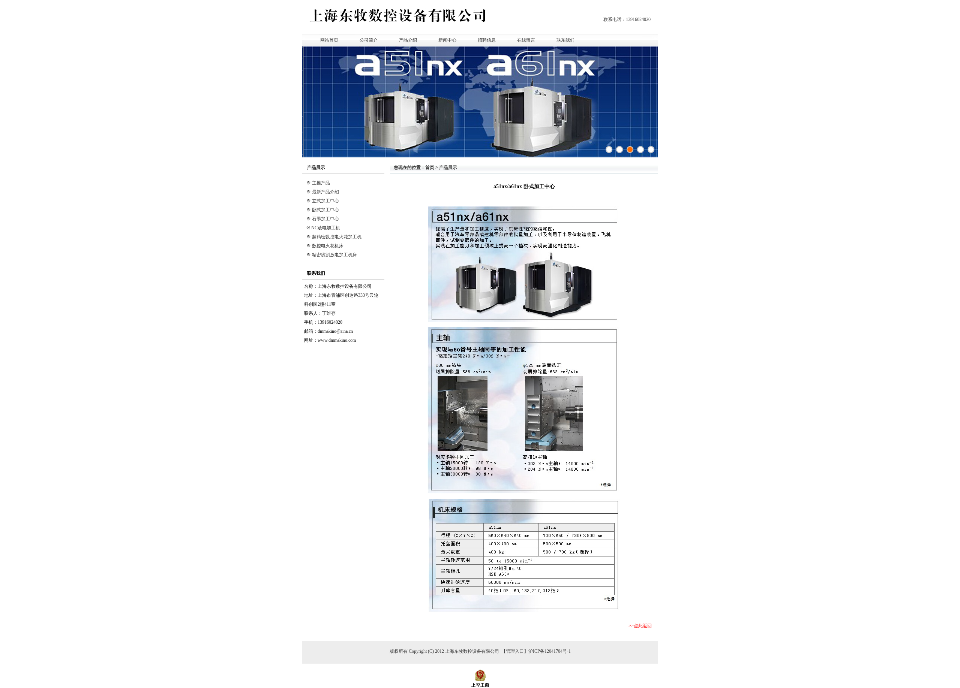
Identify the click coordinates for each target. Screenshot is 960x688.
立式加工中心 (325, 200)
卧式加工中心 (325, 209)
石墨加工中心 (325, 218)
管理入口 (515, 651)
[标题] (651, 149)
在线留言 (526, 40)
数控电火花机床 (328, 245)
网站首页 (329, 40)
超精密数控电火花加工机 (337, 236)
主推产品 (321, 182)
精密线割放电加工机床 (334, 254)
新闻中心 (447, 40)
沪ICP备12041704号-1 (549, 651)
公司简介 (369, 40)
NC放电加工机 (325, 227)
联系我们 (565, 40)
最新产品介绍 (325, 191)
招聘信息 (487, 40)
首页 (429, 167)
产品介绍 (408, 40)
